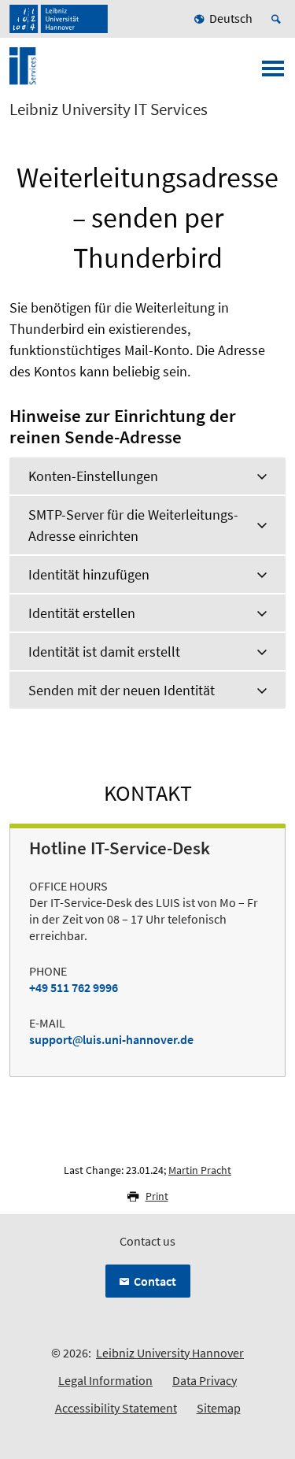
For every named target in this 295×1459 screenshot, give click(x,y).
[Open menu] (273, 73)
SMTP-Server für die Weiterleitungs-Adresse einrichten (133, 525)
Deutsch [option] (231, 18)
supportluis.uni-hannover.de (111, 1039)
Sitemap (219, 1408)
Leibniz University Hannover (170, 1353)
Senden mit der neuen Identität (121, 690)
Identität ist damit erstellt (104, 651)
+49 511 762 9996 (73, 987)
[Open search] (278, 19)
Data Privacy (204, 1380)
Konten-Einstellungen (93, 476)
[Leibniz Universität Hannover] (58, 19)
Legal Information (105, 1380)
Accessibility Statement (116, 1408)
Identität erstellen (81, 613)
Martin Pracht (199, 1170)
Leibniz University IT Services (108, 109)
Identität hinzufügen (88, 574)
